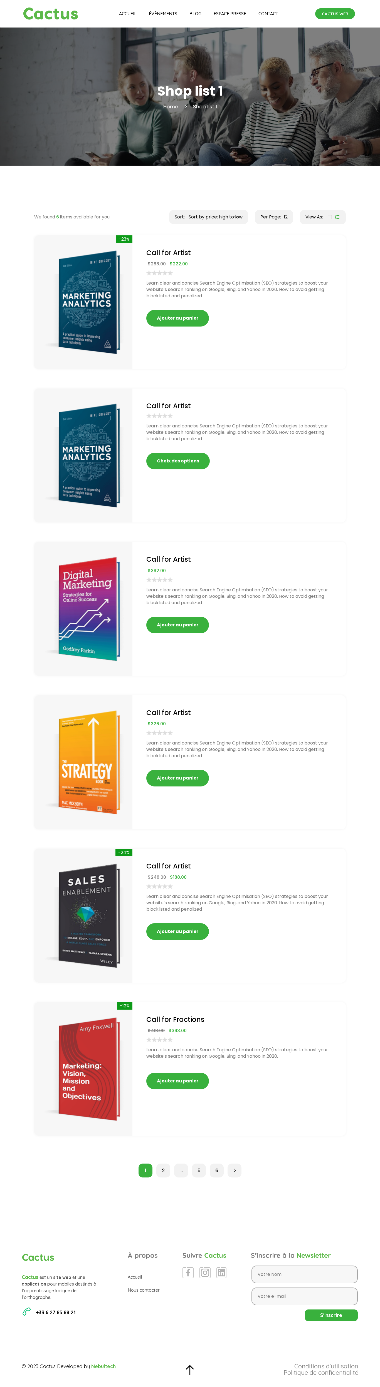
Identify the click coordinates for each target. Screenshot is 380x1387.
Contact (268, 13)
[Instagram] (205, 1272)
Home (170, 106)
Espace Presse (230, 13)
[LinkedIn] (221, 1272)
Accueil (128, 13)
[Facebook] (188, 1272)
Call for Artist (168, 252)
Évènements (163, 13)
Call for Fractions (175, 1019)
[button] (335, 13)
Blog (195, 13)
